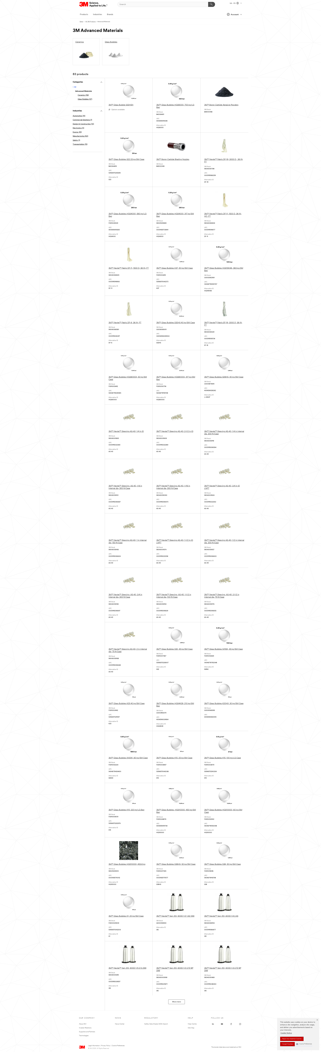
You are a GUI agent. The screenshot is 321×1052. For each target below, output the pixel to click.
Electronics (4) (78, 128)
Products (84, 15)
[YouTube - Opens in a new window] (222, 1024)
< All (74, 87)
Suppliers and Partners (87, 1032)
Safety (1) (76, 140)
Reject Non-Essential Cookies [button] (291, 1039)
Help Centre (192, 1024)
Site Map (191, 1028)
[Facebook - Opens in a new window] (231, 1024)
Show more (176, 1002)
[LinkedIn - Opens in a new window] (213, 1024)
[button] (304, 1044)
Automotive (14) (79, 116)
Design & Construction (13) (83, 124)
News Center (119, 1024)
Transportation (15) (80, 144)
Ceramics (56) (83, 95)
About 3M (82, 1024)
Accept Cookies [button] (287, 1044)
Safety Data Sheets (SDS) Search (156, 1024)
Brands (110, 15)
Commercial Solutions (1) (82, 120)
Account (234, 15)
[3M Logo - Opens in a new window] (93, 4)
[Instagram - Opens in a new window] (240, 1024)
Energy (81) (77, 132)
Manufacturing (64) (80, 136)
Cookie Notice (286, 1033)
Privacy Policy (105, 1045)
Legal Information (94, 1045)
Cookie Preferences (118, 1045)
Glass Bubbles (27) (85, 99)
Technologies (84, 1035)
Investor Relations (85, 1028)
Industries (97, 15)
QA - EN (233, 3)
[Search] (211, 4)
